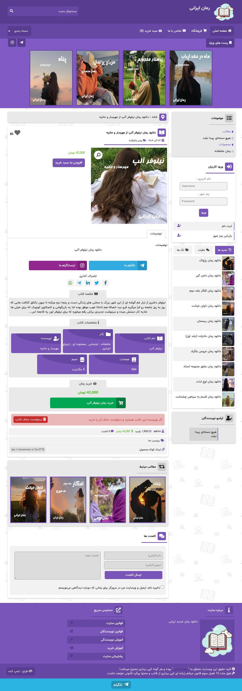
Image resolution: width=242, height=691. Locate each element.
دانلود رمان (95, 250)
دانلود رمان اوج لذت (208, 382)
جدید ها (222, 250)
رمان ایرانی (180, 669)
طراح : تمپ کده (18, 671)
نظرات (201, 250)
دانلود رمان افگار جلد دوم (205, 291)
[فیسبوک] (105, 282)
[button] (98, 155)
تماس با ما (175, 31)
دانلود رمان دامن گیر (208, 276)
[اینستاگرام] (12, 43)
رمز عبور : (203, 194)
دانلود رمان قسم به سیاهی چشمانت (198, 397)
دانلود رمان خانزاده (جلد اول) (203, 336)
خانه (154, 117)
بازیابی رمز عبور (222, 236)
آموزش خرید (115, 648)
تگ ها (180, 250)
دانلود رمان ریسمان (209, 321)
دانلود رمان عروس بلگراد (206, 351)
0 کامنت (105, 431)
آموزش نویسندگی (112, 640)
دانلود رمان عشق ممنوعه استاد (202, 366)
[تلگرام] (21, 43)
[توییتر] (96, 282)
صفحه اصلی (219, 31)
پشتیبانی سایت (113, 656)
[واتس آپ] (70, 282)
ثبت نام (227, 226)
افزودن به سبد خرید (68, 162)
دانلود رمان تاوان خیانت (206, 306)
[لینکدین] (88, 282)
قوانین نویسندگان (111, 631)
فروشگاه (196, 31)
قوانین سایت (114, 623)
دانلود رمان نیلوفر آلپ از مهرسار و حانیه (131, 133)
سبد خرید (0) (148, 31)
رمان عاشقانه (135, 140)
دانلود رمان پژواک (210, 260)
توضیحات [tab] (156, 234)
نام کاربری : (203, 179)
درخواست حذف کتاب (28, 419)
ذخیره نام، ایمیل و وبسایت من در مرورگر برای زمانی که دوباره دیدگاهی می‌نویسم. (109, 588)
